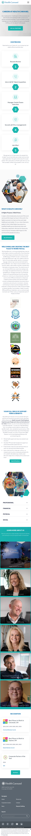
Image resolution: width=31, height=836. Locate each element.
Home (3, 799)
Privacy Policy (5, 834)
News (3, 806)
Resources (18, 799)
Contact (18, 802)
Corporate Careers (6, 802)
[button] (27, 2)
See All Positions (8, 237)
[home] (10, 2)
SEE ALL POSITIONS (15, 28)
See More (15, 772)
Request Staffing (20, 806)
